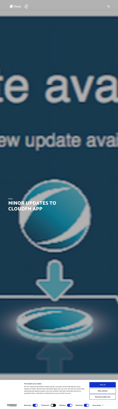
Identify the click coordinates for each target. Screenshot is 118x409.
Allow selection (103, 391)
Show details (97, 405)
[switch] (53, 405)
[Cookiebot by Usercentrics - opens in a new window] (12, 405)
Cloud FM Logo (15, 6)
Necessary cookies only (102, 397)
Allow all (102, 385)
